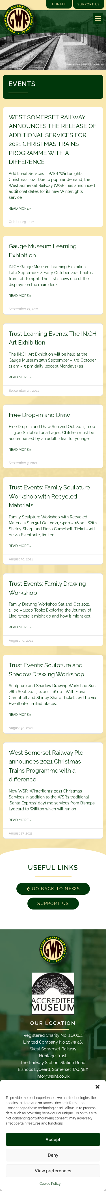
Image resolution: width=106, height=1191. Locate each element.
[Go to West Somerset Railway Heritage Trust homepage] (18, 20)
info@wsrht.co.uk (53, 1076)
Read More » (20, 208)
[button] (97, 1087)
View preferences (53, 1170)
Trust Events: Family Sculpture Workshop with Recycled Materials (49, 496)
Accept (53, 1139)
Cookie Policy (50, 1184)
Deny (53, 1155)
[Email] (53, 949)
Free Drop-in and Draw (39, 414)
